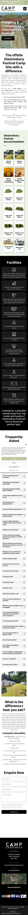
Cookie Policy (12, 470)
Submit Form (14, 812)
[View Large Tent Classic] (8, 208)
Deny (14, 462)
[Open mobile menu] (25, 8)
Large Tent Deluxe (19, 216)
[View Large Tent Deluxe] (19, 208)
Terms (17, 470)
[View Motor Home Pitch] (8, 242)
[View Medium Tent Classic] (8, 226)
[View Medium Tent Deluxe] (19, 226)
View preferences (14, 467)
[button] (26, 444)
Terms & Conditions (13, 908)
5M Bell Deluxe (19, 162)
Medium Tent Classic (8, 233)
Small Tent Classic (8, 198)
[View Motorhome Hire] (19, 242)
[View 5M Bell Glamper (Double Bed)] (8, 172)
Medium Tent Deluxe (19, 233)
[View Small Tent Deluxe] (19, 191)
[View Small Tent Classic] (8, 191)
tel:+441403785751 (14, 870)
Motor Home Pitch (8, 247)
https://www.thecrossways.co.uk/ (14, 865)
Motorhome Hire (19, 248)
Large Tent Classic (8, 216)
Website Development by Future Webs (11, 913)
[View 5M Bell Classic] (8, 154)
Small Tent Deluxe (19, 198)
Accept (14, 458)
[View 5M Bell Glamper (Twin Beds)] (19, 172)
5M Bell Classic (8, 162)
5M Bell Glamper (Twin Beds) (19, 180)
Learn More (7, 38)
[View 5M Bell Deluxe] (19, 154)
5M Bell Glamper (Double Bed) (8, 180)
